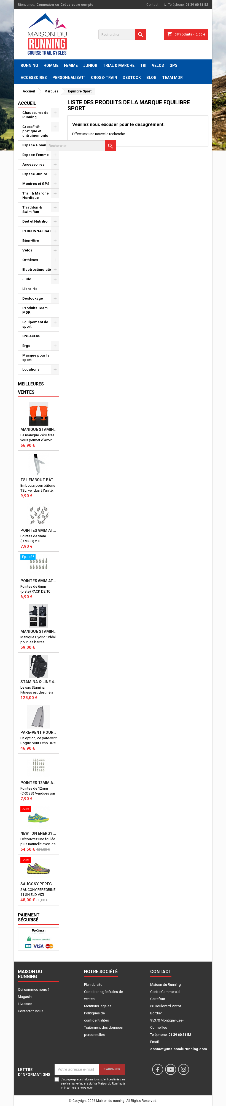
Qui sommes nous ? (34, 989)
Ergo (26, 346)
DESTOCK (132, 77)
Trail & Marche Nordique (35, 195)
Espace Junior (34, 174)
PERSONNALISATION (40, 231)
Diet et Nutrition (36, 221)
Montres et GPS (35, 184)
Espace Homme (36, 145)
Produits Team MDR (35, 310)
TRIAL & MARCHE (118, 65)
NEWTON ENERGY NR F (38, 833)
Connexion (45, 5)
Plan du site (93, 984)
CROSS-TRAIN (104, 77)
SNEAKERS (31, 336)
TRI (143, 65)
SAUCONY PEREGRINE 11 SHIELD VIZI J (38, 884)
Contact (152, 5)
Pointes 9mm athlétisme (38, 530)
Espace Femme (35, 155)
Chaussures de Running (35, 115)
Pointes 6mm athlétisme (38, 581)
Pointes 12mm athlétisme (38, 783)
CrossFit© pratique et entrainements (35, 131)
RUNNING (29, 65)
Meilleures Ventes (31, 388)
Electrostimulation (38, 269)
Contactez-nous (30, 1011)
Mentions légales (97, 1006)
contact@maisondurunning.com (178, 1049)
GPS (173, 65)
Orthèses (30, 260)
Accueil (27, 103)
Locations (30, 369)
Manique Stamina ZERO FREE (38, 429)
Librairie (29, 289)
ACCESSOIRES (34, 77)
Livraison (25, 1004)
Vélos (27, 250)
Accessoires (33, 164)
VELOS (158, 65)
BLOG (151, 77)
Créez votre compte (76, 5)
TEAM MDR (172, 77)
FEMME (71, 65)
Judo (26, 279)
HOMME (51, 65)
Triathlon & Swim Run (32, 209)
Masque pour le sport (36, 357)
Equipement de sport (35, 324)
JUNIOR (90, 65)
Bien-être (30, 241)
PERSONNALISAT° (68, 77)
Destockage (32, 298)
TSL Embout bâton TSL (38, 480)
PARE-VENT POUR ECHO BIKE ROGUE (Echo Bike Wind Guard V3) (38, 732)
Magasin (25, 997)
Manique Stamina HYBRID (38, 631)
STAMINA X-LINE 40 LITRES (38, 682)
